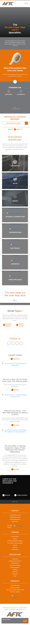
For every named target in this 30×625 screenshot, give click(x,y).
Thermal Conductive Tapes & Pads (15, 589)
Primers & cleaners (15, 592)
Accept (25, 621)
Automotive (15, 559)
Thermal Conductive (15, 565)
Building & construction (15, 561)
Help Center (15, 521)
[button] (13, 501)
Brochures (7, 495)
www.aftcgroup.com (15, 519)
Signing (15, 569)
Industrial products (15, 587)
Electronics (15, 574)
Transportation (15, 563)
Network (15, 547)
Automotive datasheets (8, 325)
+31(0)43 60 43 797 (15, 515)
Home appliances (15, 567)
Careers (15, 545)
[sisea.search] (26, 123)
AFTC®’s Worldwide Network (15, 541)
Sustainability (15, 549)
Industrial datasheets (21, 325)
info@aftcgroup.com (15, 517)
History (15, 538)
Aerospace (15, 571)
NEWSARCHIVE (16, 359)
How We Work (15, 536)
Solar (15, 576)
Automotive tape (15, 585)
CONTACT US (19, 129)
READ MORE (16, 390)
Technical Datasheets (22, 495)
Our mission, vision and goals (15, 543)
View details (5, 621)
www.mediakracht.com (21, 609)
